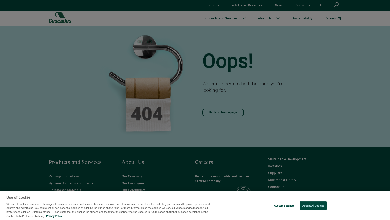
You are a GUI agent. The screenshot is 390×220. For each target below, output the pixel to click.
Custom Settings (284, 205)
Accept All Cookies (313, 205)
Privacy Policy (54, 215)
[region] (195, 205)
